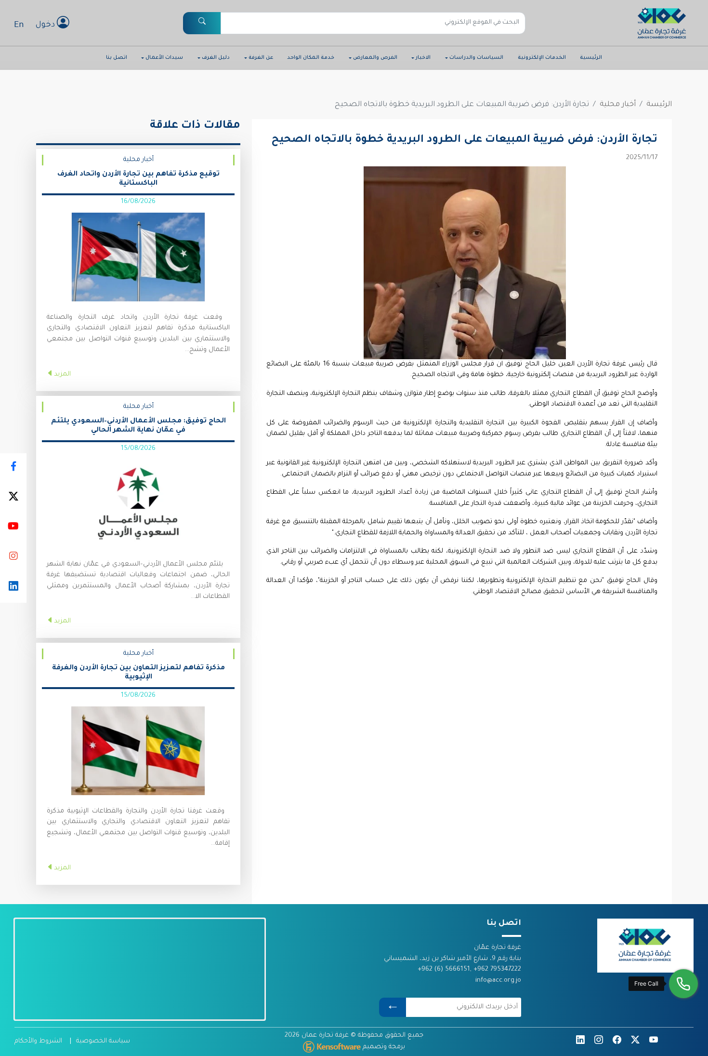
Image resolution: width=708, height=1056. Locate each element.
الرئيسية (591, 58)
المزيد (62, 374)
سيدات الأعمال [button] (164, 58)
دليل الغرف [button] (216, 58)
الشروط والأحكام (38, 1041)
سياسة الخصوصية (103, 1041)
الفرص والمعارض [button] (375, 58)
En (19, 25)
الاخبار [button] (423, 58)
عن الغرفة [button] (261, 58)
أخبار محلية (618, 105)
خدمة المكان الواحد (310, 58)
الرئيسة (659, 105)
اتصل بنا (116, 58)
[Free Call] (683, 983)
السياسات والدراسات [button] (476, 58)
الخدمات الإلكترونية (542, 58)
